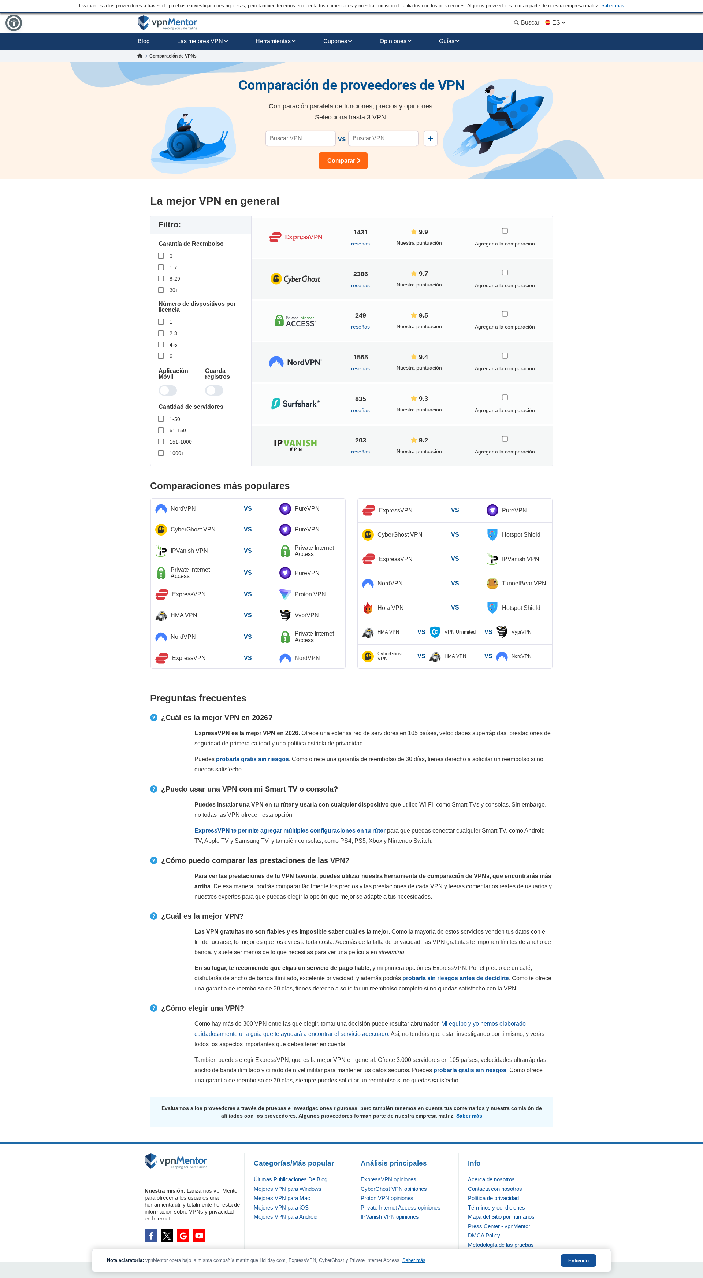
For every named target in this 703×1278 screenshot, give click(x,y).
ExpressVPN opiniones (388, 1179)
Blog (144, 41)
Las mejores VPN (200, 41)
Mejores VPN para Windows (287, 1189)
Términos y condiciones (496, 1207)
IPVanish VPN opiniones (390, 1217)
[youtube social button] (199, 1235)
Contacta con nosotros (495, 1189)
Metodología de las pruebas (501, 1245)
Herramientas (273, 41)
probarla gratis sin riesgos (252, 759)
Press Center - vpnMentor (499, 1226)
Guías (446, 41)
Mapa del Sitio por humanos (501, 1217)
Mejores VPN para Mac (282, 1198)
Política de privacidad (493, 1198)
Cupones (335, 41)
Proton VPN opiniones (387, 1198)
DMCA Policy (484, 1235)
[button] (13, 22)
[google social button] (183, 1235)
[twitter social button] (167, 1235)
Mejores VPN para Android (285, 1217)
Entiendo (578, 1260)
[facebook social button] (151, 1235)
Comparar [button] (341, 161)
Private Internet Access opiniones (400, 1207)
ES (556, 22)
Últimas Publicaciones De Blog (290, 1179)
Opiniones (393, 41)
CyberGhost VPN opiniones (394, 1189)
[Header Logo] (167, 22)
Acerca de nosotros (491, 1179)
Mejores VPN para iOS (281, 1207)
